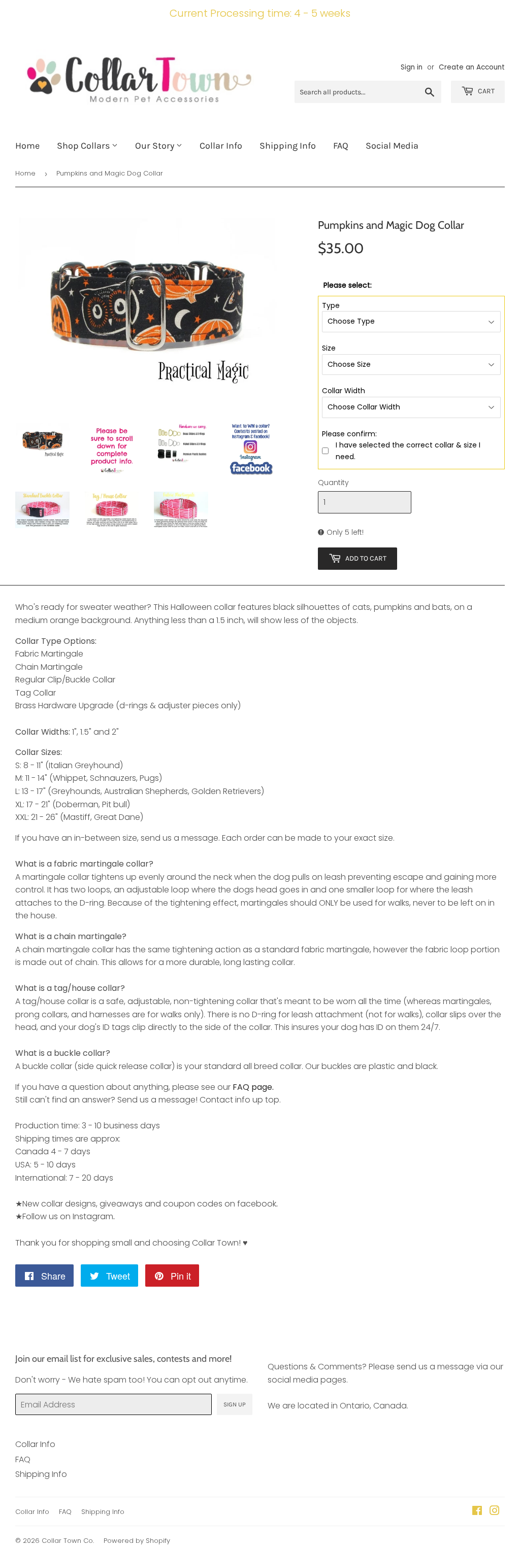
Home (27, 145)
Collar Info (221, 145)
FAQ (340, 145)
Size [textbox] (329, 348)
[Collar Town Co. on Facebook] (477, 1512)
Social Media (392, 145)
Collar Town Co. (68, 1540)
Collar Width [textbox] (343, 391)
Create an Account (472, 67)
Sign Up (234, 1404)
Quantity (333, 482)
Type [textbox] (331, 305)
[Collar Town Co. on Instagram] (495, 1512)
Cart (485, 91)
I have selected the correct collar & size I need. (408, 450)
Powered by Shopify (137, 1540)
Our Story (155, 145)
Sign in (411, 67)
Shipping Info (287, 145)
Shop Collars (84, 145)
